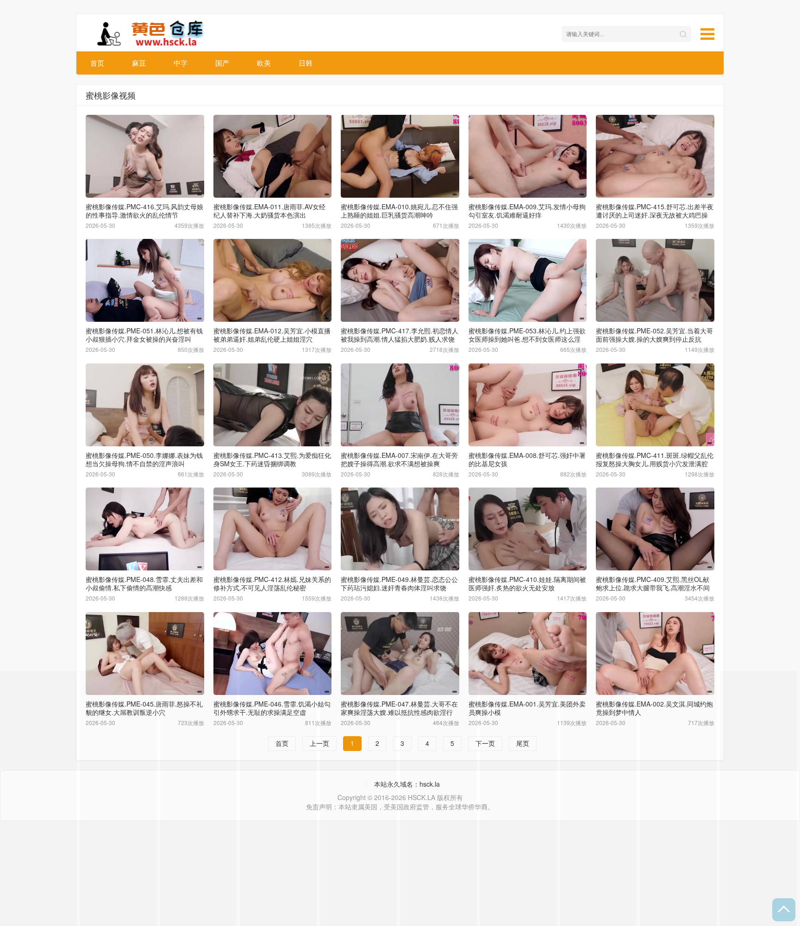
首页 (97, 63)
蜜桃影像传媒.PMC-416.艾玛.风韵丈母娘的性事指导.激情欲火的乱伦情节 (144, 210)
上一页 (319, 743)
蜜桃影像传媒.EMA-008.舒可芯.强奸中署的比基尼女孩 (527, 459)
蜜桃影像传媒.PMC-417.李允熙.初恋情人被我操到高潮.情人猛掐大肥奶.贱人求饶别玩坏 (399, 339)
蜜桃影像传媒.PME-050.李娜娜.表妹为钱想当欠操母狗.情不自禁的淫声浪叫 (144, 459)
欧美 (264, 63)
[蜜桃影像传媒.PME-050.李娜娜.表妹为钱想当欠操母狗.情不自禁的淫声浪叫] (145, 404)
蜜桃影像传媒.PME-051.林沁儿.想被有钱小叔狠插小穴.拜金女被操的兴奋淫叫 (144, 335)
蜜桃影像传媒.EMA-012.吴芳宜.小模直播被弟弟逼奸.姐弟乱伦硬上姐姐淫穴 (272, 335)
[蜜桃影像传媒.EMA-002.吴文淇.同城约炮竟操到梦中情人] (655, 653)
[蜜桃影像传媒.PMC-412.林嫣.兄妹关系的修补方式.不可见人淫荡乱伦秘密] (272, 529)
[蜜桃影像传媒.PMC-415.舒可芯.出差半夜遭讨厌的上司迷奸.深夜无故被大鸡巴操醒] (655, 156)
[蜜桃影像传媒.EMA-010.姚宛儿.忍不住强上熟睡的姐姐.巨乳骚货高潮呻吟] (400, 156)
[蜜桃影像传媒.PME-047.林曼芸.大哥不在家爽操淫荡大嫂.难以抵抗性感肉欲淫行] (400, 653)
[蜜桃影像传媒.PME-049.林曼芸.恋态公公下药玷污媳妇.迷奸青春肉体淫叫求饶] (400, 529)
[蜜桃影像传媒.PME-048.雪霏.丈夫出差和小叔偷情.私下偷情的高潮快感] (145, 529)
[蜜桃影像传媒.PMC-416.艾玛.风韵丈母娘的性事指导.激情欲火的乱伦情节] (145, 156)
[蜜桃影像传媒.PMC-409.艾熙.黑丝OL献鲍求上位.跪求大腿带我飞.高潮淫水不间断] (655, 529)
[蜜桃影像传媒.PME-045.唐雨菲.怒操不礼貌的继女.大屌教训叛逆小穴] (145, 653)
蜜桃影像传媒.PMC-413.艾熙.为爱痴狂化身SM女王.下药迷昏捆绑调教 (272, 459)
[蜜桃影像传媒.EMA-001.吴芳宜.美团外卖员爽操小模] (528, 653)
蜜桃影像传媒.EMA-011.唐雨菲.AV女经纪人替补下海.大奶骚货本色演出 (269, 210)
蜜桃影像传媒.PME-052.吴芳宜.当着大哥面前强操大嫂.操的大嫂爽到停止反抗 (654, 335)
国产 (222, 63)
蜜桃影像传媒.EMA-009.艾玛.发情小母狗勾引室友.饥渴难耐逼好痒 (527, 210)
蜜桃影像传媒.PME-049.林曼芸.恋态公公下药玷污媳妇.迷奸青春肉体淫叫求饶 (399, 583)
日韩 (305, 63)
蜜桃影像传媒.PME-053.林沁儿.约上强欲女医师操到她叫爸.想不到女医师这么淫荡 (527, 339)
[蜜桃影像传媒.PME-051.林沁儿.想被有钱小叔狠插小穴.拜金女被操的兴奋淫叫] (145, 280)
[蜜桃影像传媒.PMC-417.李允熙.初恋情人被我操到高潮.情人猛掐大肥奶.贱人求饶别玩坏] (400, 280)
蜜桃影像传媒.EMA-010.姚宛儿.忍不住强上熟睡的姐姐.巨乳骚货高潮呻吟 (399, 210)
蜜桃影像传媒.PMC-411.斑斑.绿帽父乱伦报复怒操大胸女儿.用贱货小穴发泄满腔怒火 (654, 463)
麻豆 (139, 63)
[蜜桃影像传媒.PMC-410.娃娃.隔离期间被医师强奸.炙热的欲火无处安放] (528, 529)
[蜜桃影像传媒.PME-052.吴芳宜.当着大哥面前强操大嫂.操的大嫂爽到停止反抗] (655, 280)
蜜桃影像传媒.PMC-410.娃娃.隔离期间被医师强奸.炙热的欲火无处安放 (527, 583)
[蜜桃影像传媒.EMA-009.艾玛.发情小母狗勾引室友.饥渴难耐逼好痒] (528, 156)
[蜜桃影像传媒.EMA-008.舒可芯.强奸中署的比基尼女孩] (528, 404)
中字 (181, 63)
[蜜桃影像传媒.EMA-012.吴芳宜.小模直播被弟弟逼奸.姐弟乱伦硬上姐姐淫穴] (272, 280)
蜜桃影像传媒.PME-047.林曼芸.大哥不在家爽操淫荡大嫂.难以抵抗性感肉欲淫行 (399, 708)
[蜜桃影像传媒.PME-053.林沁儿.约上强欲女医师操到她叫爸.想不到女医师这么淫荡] (528, 280)
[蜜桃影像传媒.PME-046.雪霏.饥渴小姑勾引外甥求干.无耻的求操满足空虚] (272, 653)
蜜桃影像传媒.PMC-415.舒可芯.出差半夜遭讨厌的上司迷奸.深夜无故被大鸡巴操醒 (654, 215)
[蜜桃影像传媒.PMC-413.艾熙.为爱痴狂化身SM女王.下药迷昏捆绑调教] (272, 404)
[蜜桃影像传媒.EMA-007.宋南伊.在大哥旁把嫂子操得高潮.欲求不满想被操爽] (400, 404)
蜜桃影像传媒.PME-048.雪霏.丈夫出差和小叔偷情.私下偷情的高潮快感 (144, 583)
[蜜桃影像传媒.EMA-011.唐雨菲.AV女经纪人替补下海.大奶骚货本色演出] (272, 156)
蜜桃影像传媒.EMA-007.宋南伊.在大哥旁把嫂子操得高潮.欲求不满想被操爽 (399, 459)
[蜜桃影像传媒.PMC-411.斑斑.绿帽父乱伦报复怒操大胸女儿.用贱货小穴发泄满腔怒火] (655, 404)
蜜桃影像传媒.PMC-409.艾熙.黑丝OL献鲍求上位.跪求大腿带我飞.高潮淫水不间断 (653, 588)
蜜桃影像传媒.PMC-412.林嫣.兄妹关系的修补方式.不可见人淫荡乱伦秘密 (272, 583)
